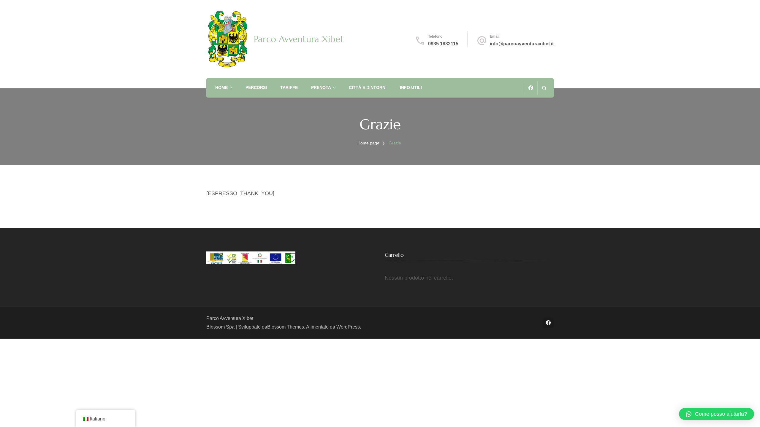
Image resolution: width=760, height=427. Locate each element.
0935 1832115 (443, 43)
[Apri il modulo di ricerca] (544, 88)
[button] (716, 414)
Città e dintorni (368, 87)
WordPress (348, 326)
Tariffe (289, 87)
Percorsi (256, 87)
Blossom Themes (285, 326)
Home (221, 87)
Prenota (321, 87)
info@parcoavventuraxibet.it (522, 43)
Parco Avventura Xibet (299, 39)
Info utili (411, 87)
